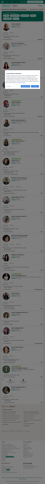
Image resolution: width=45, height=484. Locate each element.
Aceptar (35, 86)
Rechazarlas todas (25, 86)
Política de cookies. (21, 82)
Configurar (8, 86)
